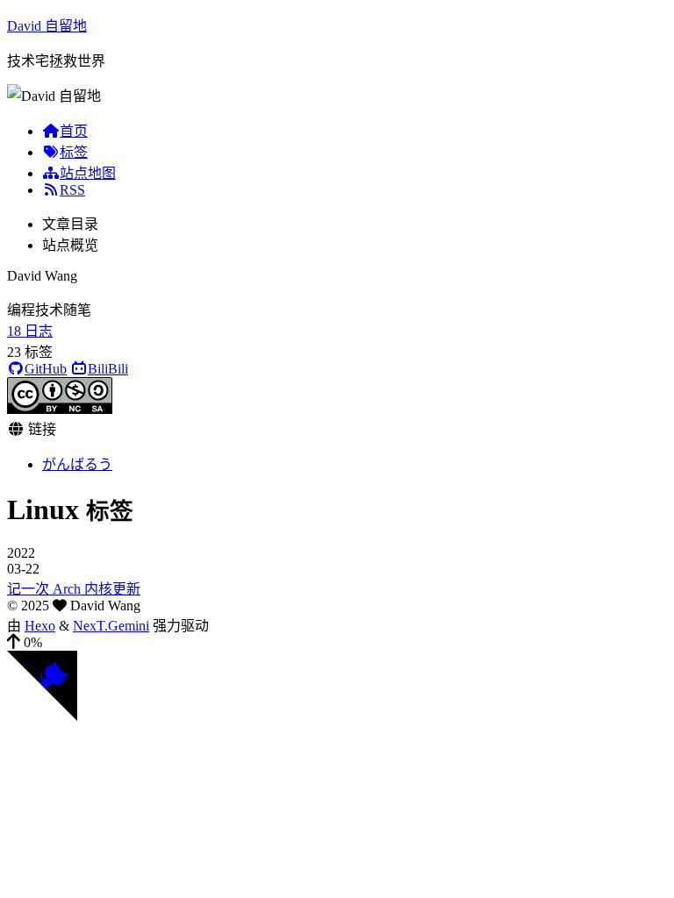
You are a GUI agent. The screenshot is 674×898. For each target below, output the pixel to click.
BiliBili (108, 368)
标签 (74, 152)
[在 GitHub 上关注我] (42, 716)
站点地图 (88, 173)
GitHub (46, 368)
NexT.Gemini (111, 625)
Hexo (40, 625)
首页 (74, 131)
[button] (337, 643)
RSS (72, 189)
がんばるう (77, 464)
